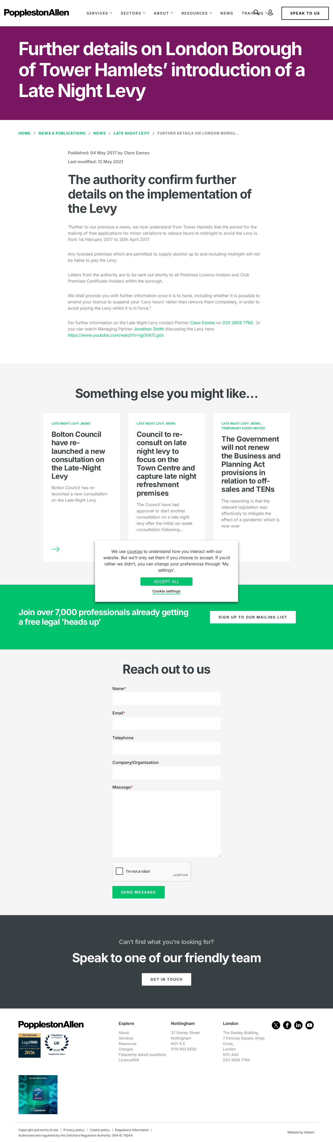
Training (253, 13)
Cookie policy (100, 1130)
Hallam (309, 1132)
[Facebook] (287, 1025)
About (161, 13)
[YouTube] (309, 1025)
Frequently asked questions (142, 1054)
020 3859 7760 (237, 322)
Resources (195, 13)
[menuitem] (99, 13)
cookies (134, 551)
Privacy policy (74, 1130)
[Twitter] (276, 1025)
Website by (295, 1132)
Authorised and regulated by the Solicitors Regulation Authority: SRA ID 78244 (75, 1135)
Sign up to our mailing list (253, 617)
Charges (126, 1049)
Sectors (131, 13)
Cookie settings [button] (166, 591)
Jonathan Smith (149, 328)
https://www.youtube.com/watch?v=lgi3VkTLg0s (116, 335)
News (226, 13)
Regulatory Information (132, 1130)
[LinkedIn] (298, 1025)
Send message (138, 892)
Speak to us (305, 13)
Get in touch (166, 979)
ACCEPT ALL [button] (166, 581)
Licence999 (129, 1060)
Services (97, 13)
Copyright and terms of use (38, 1130)
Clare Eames (203, 322)
